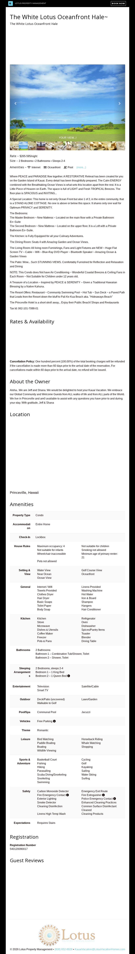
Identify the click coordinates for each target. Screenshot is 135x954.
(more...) (81, 167)
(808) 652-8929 (63, 949)
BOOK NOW (118, 3)
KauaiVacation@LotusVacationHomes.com (100, 949)
